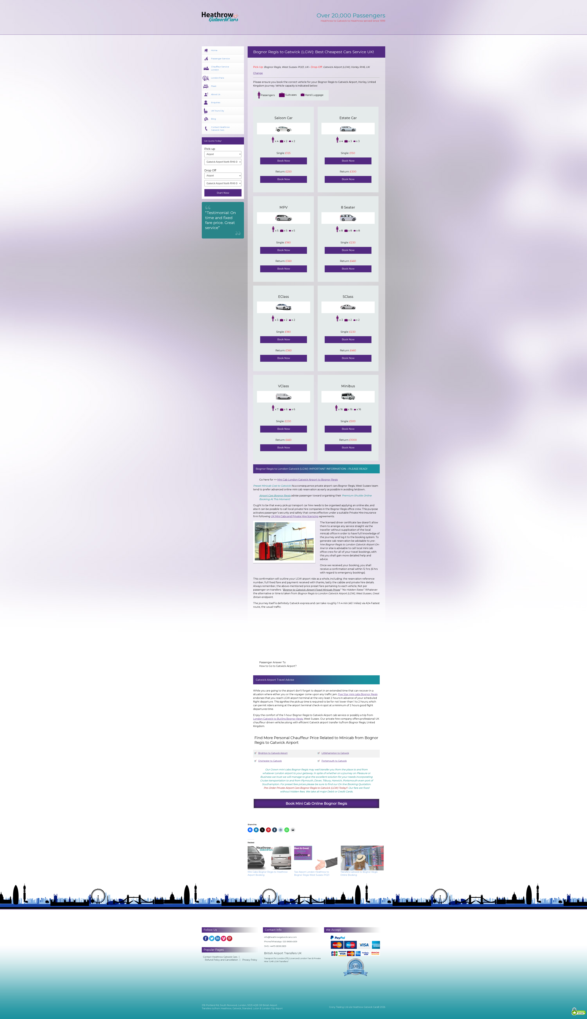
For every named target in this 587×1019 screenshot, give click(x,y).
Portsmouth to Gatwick (334, 761)
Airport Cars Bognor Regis (275, 495)
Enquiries (215, 102)
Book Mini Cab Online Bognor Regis (316, 803)
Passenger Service (220, 58)
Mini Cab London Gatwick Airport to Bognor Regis (307, 479)
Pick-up (209, 149)
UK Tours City (217, 110)
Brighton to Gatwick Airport (273, 753)
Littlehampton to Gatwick (335, 753)
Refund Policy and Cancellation (221, 959)
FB (206, 938)
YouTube (223, 938)
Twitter (211, 938)
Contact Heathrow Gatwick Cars (220, 128)
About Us (215, 94)
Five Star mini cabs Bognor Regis (357, 694)
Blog (213, 119)
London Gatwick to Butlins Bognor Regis (278, 718)
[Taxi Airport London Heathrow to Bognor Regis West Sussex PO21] (316, 858)
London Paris (217, 78)
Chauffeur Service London (220, 68)
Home (214, 50)
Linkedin (217, 938)
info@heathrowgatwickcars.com (280, 937)
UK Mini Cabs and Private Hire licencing (294, 516)
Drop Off (210, 170)
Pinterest (229, 938)
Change (258, 73)
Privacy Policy (249, 959)
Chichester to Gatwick (270, 761)
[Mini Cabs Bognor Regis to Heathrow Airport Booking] (269, 858)
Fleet (213, 86)
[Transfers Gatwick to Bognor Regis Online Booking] (362, 858)
